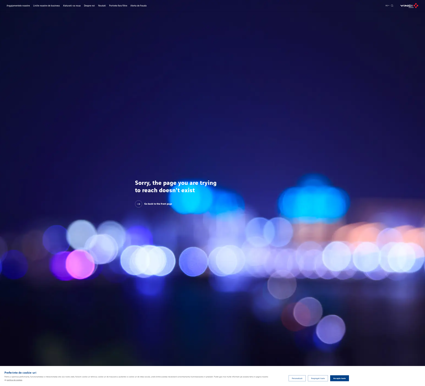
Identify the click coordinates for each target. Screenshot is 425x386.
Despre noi (89, 5)
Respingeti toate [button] (318, 378)
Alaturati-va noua (72, 5)
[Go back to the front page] (409, 5)
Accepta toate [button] (339, 378)
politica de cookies (14, 380)
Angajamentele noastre (18, 5)
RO (387, 5)
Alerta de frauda (138, 5)
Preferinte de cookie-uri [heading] (20, 372)
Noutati (102, 5)
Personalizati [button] (297, 378)
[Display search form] (392, 5)
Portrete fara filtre (118, 5)
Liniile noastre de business (46, 5)
